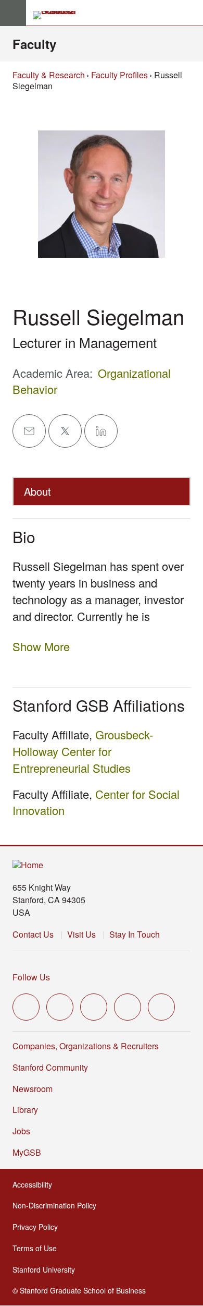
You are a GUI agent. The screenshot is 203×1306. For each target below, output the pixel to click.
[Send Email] (29, 431)
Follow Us (31, 977)
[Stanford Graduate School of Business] (59, 15)
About (37, 491)
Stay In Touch (134, 934)
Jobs (21, 1131)
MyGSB (27, 1152)
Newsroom (32, 1089)
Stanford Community (50, 1067)
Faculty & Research (48, 75)
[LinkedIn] (161, 1007)
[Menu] (13, 13)
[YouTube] (127, 1007)
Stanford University (44, 1269)
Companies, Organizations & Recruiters (85, 1046)
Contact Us (33, 934)
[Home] (27, 865)
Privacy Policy (36, 1226)
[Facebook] (59, 1007)
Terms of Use (35, 1248)
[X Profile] (65, 431)
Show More (41, 646)
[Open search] (191, 13)
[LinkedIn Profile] (101, 431)
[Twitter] (26, 1007)
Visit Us (81, 934)
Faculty (34, 44)
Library (25, 1110)
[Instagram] (93, 1007)
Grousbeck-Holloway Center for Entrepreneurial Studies (82, 751)
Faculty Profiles (119, 75)
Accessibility (33, 1184)
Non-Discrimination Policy (55, 1205)
